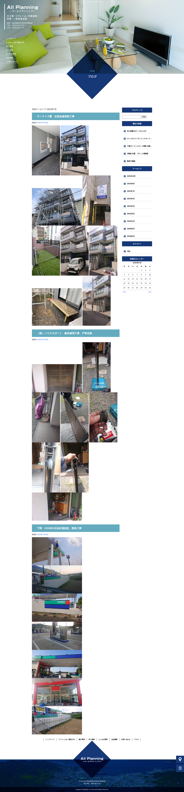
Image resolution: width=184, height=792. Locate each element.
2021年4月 (131, 199)
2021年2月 (131, 214)
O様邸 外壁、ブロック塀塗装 (137, 154)
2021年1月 (131, 221)
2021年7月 (131, 191)
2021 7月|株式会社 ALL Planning (92, 1)
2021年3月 (131, 206)
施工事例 (13, 46)
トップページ (13, 39)
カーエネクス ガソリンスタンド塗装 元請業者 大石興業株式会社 (139, 138)
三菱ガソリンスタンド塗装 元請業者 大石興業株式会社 (139, 146)
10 (150, 274)
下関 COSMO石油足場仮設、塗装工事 (59, 528)
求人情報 (13, 50)
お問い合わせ (14, 62)
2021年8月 (131, 184)
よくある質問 (13, 54)
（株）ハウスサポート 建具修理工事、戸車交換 (64, 333)
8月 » (150, 292)
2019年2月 (131, 236)
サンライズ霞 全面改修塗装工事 (55, 116)
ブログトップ (137, 110)
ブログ (136, 739)
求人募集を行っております (137, 131)
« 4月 (124, 292)
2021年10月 (131, 176)
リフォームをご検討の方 (13, 43)
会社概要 (13, 58)
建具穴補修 (131, 161)
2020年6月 (131, 229)
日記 (128, 251)
